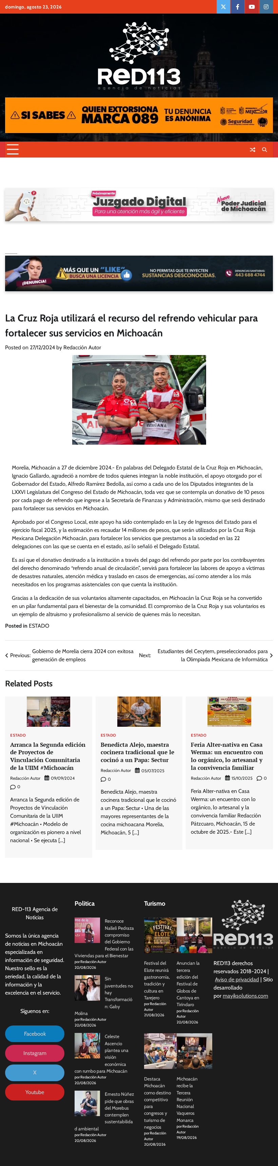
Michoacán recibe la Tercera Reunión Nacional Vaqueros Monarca (187, 1099)
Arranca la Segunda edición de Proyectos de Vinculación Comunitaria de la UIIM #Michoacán (47, 756)
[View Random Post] (252, 150)
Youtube (34, 1092)
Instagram (34, 1053)
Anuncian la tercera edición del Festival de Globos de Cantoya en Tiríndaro (188, 983)
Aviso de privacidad (237, 979)
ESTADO (39, 626)
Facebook (35, 1034)
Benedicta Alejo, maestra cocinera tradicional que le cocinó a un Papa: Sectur (137, 752)
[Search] (264, 150)
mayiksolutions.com (245, 996)
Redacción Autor (82, 347)
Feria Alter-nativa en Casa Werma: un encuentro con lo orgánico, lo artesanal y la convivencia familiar (227, 756)
